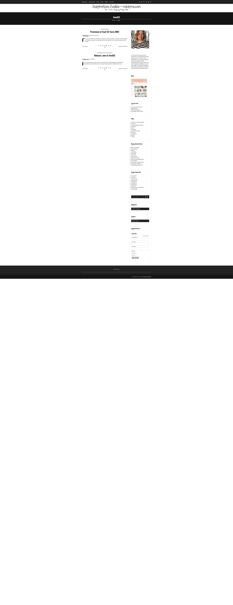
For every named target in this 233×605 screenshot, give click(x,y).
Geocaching (134, 180)
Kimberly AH (134, 156)
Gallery (106, 2)
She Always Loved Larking (137, 162)
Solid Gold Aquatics (135, 110)
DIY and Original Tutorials (137, 125)
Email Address (135, 237)
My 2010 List (134, 184)
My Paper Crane (135, 157)
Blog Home (84, 2)
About (101, 2)
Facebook (133, 126)
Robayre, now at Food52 (104, 55)
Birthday (133, 251)
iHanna (132, 150)
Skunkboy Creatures (136, 163)
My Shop (133, 132)
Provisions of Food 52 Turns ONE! (104, 31)
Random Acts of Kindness (137, 187)
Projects (110, 52)
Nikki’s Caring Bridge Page (137, 159)
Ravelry (133, 135)
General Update (105, 29)
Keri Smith (133, 155)
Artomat (133, 123)
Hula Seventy (134, 149)
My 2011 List (133, 186)
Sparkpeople (134, 189)
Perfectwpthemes (146, 276)
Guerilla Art (134, 181)
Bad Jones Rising (135, 147)
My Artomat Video (135, 131)
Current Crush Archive (136, 107)
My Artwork (105, 52)
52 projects (134, 176)
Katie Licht (133, 153)
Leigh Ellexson (134, 108)
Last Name (134, 246)
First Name (134, 241)
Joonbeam (133, 152)
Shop (97, 2)
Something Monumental (137, 165)
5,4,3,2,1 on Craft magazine (137, 122)
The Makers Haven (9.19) (137, 111)
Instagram (133, 129)
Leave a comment (123, 46)
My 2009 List (134, 183)
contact (112, 2)
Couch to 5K (134, 178)
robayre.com (92, 2)
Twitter (133, 136)
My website (134, 134)
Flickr (132, 128)
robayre (86, 46)
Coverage (99, 52)
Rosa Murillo (134, 160)
